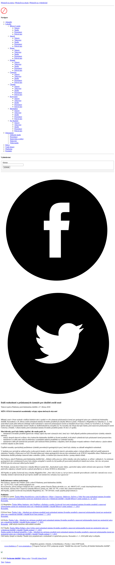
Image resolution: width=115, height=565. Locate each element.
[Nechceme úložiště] (4, 13)
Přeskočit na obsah (22, 3)
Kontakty (8, 151)
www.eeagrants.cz (25, 546)
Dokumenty (9, 133)
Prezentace (18, 32)
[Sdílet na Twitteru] (57, 398)
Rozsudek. (4, 501)
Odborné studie (15, 135)
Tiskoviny (17, 40)
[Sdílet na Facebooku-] (57, 285)
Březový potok (15, 26)
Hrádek (12, 60)
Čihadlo (12, 84)
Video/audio (14, 143)
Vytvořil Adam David (39, 558)
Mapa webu (26, 558)
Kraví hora (14, 97)
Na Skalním (14, 121)
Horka (12, 48)
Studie (16, 30)
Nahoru (8, 562)
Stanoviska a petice (16, 139)
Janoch (12, 36)
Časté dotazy (9, 147)
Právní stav (18, 34)
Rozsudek (4, 524)
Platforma (8, 149)
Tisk (2, 562)
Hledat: (5, 163)
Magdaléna (14, 109)
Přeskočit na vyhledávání (38, 3)
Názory (17, 28)
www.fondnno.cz (10, 546)
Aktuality (8, 22)
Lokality (8, 24)
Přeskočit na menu (7, 3)
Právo (7, 145)
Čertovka (13, 72)
